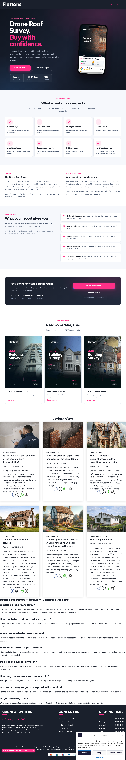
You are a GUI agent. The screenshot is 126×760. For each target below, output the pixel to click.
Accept (84, 753)
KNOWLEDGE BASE (9, 452)
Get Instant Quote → (20, 68)
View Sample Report (42, 68)
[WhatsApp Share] (22, 495)
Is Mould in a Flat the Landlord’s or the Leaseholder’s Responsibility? (19, 458)
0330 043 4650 (69, 731)
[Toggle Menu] (122, 4)
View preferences (115, 753)
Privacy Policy (100, 757)
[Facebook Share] (12, 495)
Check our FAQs (94, 292)
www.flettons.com (70, 749)
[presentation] (19, 435)
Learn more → (12, 400)
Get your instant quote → (94, 285)
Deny (99, 753)
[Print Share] (26, 495)
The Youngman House (101, 539)
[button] (122, 735)
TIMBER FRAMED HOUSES (98, 536)
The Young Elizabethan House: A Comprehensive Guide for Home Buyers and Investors (62, 542)
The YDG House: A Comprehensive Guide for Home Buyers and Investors (104, 458)
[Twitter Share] (17, 495)
